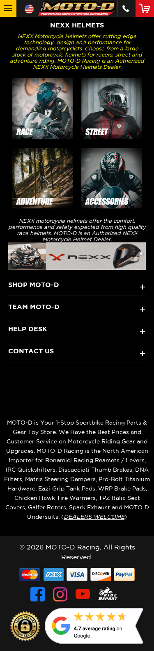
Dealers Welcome (94, 516)
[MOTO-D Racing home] (77, 8)
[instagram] (60, 594)
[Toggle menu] (8, 8)
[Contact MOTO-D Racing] (125, 8)
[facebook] (37, 594)
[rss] (108, 594)
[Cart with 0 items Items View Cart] (146, 8)
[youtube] (83, 594)
